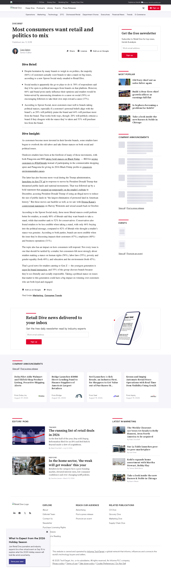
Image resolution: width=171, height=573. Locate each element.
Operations (30, 14)
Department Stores (91, 14)
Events (58, 8)
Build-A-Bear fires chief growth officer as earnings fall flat (145, 94)
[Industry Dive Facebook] (19, 513)
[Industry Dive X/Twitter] (24, 513)
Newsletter (47, 523)
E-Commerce (140, 14)
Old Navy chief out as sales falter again (144, 81)
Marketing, (38, 295)
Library (50, 8)
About (45, 510)
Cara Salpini (25, 50)
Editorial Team (49, 514)
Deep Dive (30, 8)
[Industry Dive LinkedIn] (14, 513)
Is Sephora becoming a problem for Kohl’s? (145, 107)
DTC (62, 14)
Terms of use (72, 563)
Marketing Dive (63, 2)
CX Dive (41, 2)
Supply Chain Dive (77, 2)
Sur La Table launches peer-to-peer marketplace (142, 448)
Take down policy (87, 563)
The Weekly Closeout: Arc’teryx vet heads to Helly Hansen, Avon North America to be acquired (142, 432)
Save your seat (17, 561)
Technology (53, 14)
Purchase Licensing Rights (54, 527)
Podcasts (41, 8)
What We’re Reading (52, 536)
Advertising (81, 510)
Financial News (118, 14)
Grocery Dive (51, 2)
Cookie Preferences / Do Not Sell (111, 563)
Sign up (156, 8)
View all (122, 208)
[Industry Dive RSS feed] (30, 513)
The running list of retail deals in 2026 (71, 432)
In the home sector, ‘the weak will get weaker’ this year (70, 462)
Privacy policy (58, 563)
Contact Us (48, 518)
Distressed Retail (73, 14)
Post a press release (135, 208)
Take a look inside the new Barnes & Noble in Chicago (145, 119)
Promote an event (135, 253)
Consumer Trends (53, 295)
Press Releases (69, 8)
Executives (105, 14)
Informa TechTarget (95, 551)
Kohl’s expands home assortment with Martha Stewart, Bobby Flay (141, 462)
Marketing (41, 14)
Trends (129, 14)
